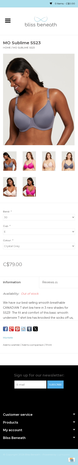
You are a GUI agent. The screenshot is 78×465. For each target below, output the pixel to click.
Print (49, 344)
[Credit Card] (71, 459)
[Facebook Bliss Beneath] (35, 397)
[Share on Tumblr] (29, 328)
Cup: (6, 225)
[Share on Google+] (11, 328)
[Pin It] (17, 328)
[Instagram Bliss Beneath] (42, 397)
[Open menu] (8, 20)
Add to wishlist (11, 344)
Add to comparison (33, 344)
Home (7, 47)
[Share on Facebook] (5, 328)
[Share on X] (35, 328)
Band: (7, 211)
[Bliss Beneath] (47, 21)
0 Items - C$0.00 (64, 3)
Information (12, 282)
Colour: (8, 240)
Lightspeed (63, 454)
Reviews (50, 282)
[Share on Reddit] (23, 328)
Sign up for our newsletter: (39, 375)
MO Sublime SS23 (24, 47)
